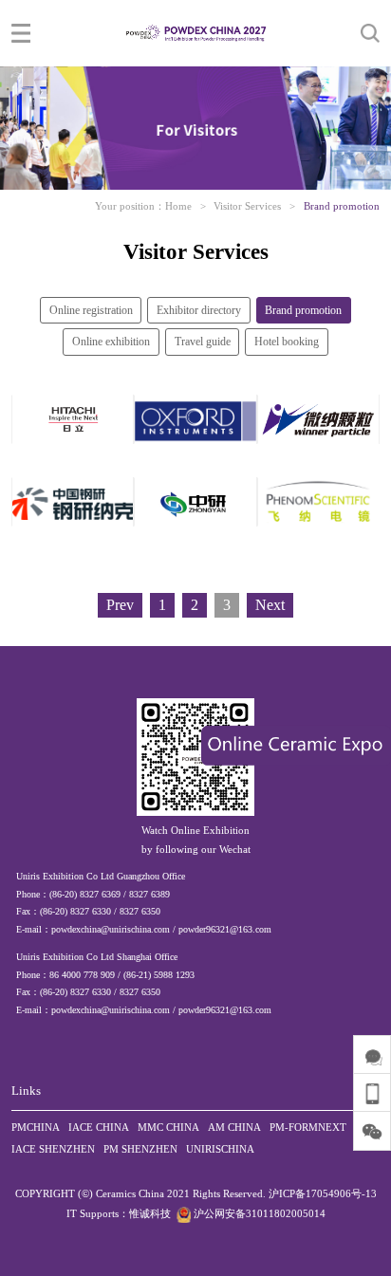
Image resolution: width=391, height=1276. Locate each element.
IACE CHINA (98, 1127)
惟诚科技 (150, 1213)
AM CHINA (234, 1127)
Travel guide (203, 341)
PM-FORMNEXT (308, 1127)
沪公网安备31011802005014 (258, 1213)
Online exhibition (111, 341)
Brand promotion (342, 206)
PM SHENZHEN (140, 1149)
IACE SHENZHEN (53, 1149)
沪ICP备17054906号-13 (323, 1193)
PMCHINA (35, 1127)
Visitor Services (247, 206)
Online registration (91, 310)
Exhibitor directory (199, 310)
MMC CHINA (168, 1127)
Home (178, 206)
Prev (120, 605)
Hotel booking (286, 341)
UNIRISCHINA (220, 1149)
